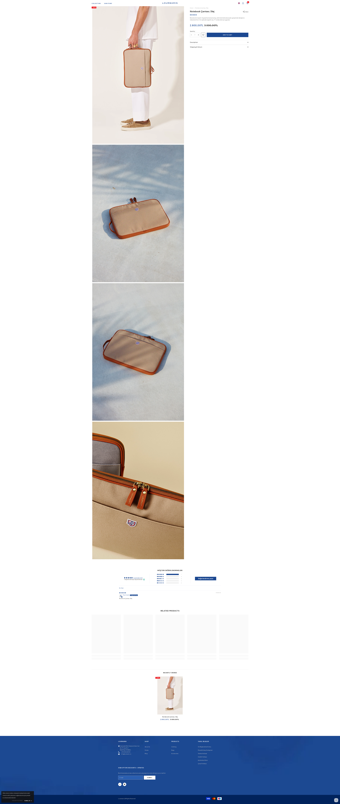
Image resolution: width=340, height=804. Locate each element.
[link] (106, 656)
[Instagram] (124, 784)
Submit (149, 777)
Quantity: (192, 31)
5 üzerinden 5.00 (138, 578)
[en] (239, 3)
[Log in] (243, 3)
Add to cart (227, 35)
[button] (193, 14)
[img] (122, 592)
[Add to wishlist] (203, 35)
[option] (170, 699)
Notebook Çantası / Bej (170, 717)
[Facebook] (120, 784)
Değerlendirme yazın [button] (205, 578)
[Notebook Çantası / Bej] (170, 695)
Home (191, 8)
